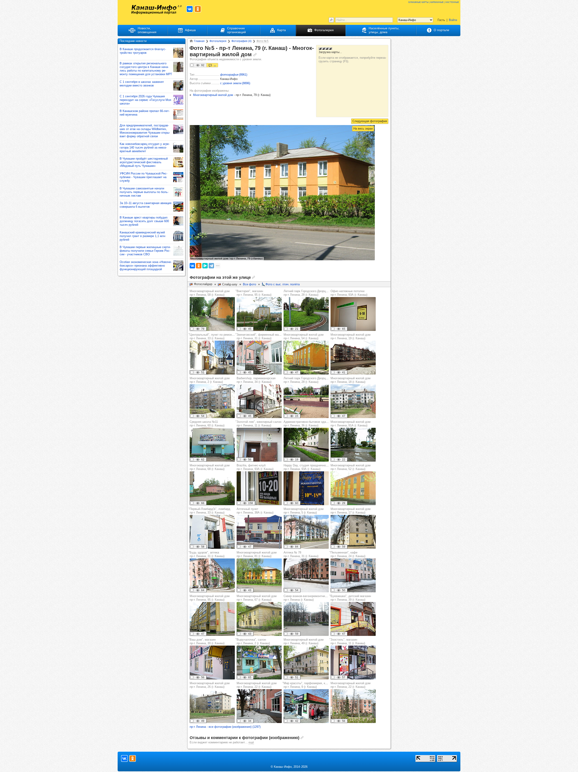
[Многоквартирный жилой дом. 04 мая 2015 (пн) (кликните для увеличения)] (212, 401)
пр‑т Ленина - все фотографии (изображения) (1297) (225, 726)
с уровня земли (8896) (235, 83)
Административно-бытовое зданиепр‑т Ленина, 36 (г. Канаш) (307, 423)
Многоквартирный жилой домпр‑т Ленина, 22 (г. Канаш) (257, 684)
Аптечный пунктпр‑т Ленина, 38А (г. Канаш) (255, 510)
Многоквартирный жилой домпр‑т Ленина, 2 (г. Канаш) (210, 380)
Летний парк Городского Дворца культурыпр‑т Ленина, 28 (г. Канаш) (312, 292)
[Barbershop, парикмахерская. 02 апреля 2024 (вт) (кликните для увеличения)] (259, 401)
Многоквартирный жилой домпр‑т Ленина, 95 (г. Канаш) (210, 597)
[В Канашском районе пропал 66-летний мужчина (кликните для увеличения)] (178, 114)
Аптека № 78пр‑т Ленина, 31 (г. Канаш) (301, 554)
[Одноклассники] (198, 265)
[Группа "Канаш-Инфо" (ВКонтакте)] (189, 9)
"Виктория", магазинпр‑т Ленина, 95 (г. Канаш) (253, 292)
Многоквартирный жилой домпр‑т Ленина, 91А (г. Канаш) (351, 423)
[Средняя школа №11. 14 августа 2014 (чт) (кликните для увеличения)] (212, 445)
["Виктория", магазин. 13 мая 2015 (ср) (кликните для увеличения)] (259, 314)
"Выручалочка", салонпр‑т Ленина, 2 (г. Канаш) (252, 641)
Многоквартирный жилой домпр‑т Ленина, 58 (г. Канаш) (210, 292)
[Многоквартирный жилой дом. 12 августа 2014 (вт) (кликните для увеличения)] (212, 314)
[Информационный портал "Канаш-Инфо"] (154, 9)
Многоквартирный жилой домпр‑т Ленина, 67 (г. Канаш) (257, 597)
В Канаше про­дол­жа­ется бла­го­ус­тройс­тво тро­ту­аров (143, 50)
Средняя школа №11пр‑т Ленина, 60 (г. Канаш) (207, 423)
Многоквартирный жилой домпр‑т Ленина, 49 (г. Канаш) (304, 641)
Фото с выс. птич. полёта (283, 284)
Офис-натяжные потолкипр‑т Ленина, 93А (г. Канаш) (349, 292)
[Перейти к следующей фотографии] (369, 121)
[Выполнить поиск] (331, 20)
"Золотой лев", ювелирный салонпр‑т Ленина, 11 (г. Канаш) (258, 423)
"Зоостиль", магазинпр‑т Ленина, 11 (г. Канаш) (347, 641)
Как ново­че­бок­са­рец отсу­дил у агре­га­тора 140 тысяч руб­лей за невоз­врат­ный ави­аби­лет (145, 147)
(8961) (233, 74)
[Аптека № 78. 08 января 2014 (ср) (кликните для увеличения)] (306, 575)
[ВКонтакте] (192, 265)
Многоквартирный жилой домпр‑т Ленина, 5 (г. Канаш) (304, 510)
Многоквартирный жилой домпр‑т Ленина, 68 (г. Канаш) (210, 467)
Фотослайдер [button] (203, 284)
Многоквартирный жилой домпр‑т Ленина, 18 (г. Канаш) (351, 380)
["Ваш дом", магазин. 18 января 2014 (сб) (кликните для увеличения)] (212, 662)
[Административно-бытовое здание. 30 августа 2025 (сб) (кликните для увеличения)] (306, 445)
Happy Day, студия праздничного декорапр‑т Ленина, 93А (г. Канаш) (311, 467)
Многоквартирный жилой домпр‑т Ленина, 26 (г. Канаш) (210, 684)
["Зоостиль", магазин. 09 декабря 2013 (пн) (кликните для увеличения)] (353, 662)
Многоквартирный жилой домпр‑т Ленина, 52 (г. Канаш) (351, 467)
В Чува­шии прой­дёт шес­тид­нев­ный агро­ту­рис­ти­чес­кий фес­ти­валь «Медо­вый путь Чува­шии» (144, 162)
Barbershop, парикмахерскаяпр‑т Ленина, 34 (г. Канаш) (256, 380)
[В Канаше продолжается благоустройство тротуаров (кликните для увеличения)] (178, 53)
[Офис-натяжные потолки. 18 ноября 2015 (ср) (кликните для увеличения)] (353, 314)
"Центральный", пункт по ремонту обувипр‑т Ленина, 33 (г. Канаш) (216, 336)
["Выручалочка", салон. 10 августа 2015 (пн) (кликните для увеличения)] (259, 662)
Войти (453, 20)
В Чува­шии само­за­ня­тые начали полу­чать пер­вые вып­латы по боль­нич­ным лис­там (144, 192)
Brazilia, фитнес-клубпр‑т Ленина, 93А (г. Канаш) (255, 467)
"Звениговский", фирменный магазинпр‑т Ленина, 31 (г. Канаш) (260, 336)
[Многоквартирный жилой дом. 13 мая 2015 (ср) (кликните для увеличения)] (306, 357)
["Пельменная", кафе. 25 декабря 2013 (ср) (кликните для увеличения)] (353, 575)
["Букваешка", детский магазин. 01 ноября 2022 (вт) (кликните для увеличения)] (353, 619)
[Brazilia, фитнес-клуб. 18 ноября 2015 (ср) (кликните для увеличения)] (259, 488)
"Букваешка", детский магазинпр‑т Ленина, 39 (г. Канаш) (350, 597)
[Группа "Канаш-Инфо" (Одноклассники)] (197, 9)
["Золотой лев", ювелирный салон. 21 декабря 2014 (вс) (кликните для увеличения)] (259, 445)
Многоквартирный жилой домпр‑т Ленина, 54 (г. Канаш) (304, 336)
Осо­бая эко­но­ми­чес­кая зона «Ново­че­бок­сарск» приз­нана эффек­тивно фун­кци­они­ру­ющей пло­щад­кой (146, 265)
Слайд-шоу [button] (229, 284)
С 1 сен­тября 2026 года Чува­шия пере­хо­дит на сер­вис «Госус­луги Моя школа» (145, 100)
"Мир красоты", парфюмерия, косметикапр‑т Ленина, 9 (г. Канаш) (310, 684)
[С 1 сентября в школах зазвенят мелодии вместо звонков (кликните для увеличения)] (178, 85)
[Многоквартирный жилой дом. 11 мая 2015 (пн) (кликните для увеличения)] (259, 619)
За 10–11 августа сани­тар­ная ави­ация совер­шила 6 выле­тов (145, 204)
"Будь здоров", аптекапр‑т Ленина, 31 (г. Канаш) (206, 554)
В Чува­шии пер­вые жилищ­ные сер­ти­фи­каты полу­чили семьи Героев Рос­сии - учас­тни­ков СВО (145, 250)
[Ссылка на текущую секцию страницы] (254, 54)
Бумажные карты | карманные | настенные (433, 2)
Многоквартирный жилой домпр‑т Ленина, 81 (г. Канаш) (257, 554)
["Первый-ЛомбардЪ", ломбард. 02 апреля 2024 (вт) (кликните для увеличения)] (212, 532)
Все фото (249, 284)
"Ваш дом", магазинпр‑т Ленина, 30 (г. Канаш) (206, 641)
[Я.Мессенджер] (205, 265)
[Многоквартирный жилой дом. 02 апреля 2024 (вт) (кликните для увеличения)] (353, 357)
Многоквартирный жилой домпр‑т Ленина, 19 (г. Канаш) (351, 336)
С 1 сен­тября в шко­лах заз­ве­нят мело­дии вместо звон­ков (142, 83)
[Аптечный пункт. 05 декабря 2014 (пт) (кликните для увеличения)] (259, 532)
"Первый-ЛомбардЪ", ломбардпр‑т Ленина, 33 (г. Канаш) (209, 510)
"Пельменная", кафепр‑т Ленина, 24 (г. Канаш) (347, 554)
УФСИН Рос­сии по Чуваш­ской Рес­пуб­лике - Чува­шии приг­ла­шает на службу (143, 177)
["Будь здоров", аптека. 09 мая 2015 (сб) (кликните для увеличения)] (212, 575)
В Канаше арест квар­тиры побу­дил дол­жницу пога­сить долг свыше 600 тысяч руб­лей (144, 221)
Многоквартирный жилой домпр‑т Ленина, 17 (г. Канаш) (351, 510)
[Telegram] (211, 265)
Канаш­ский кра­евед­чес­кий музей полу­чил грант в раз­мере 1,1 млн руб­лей (142, 236)
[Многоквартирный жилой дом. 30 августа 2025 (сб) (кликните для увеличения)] (353, 445)
